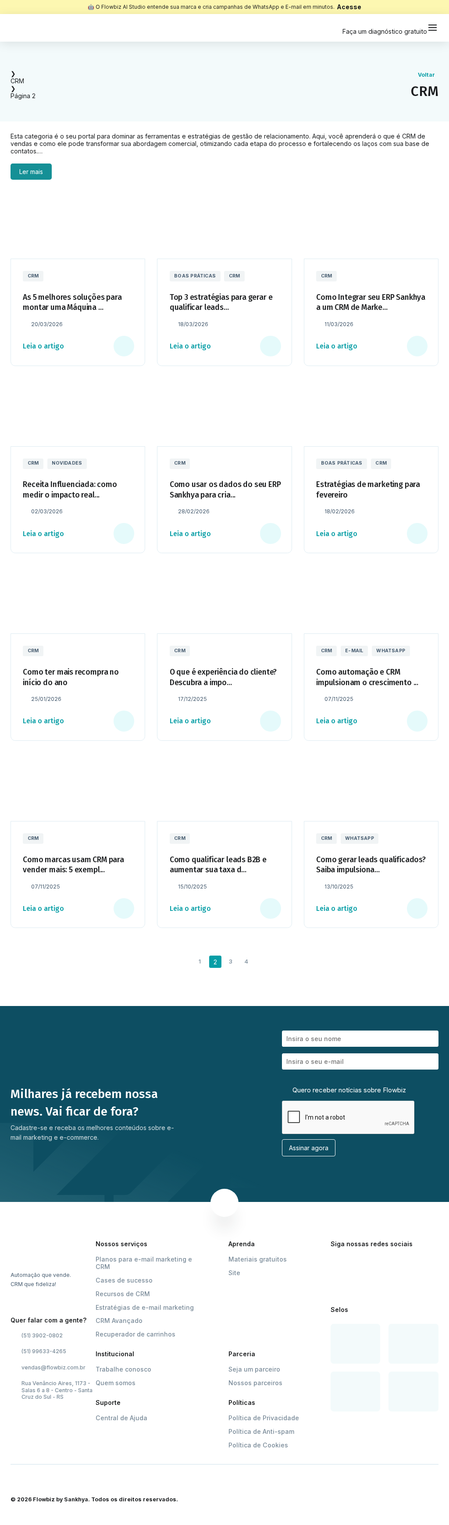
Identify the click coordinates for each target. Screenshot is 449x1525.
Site (234, 1272)
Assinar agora (308, 1148)
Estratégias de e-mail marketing (145, 1307)
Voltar (426, 74)
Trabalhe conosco (123, 1369)
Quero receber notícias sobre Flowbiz (348, 1090)
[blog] (30, 27)
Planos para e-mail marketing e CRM (144, 1263)
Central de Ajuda (121, 1418)
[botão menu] (432, 27)
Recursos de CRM (123, 1293)
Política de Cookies (258, 1445)
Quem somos (115, 1382)
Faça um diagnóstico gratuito (384, 31)
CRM (17, 81)
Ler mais (31, 171)
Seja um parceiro (254, 1369)
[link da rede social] (336, 1263)
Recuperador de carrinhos (135, 1334)
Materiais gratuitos (257, 1259)
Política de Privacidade (263, 1418)
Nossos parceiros (255, 1382)
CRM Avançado (119, 1320)
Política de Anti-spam (261, 1431)
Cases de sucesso (124, 1280)
